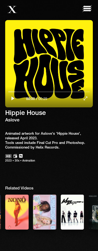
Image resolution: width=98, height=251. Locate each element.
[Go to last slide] (12, 212)
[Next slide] (86, 212)
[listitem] (44, 212)
